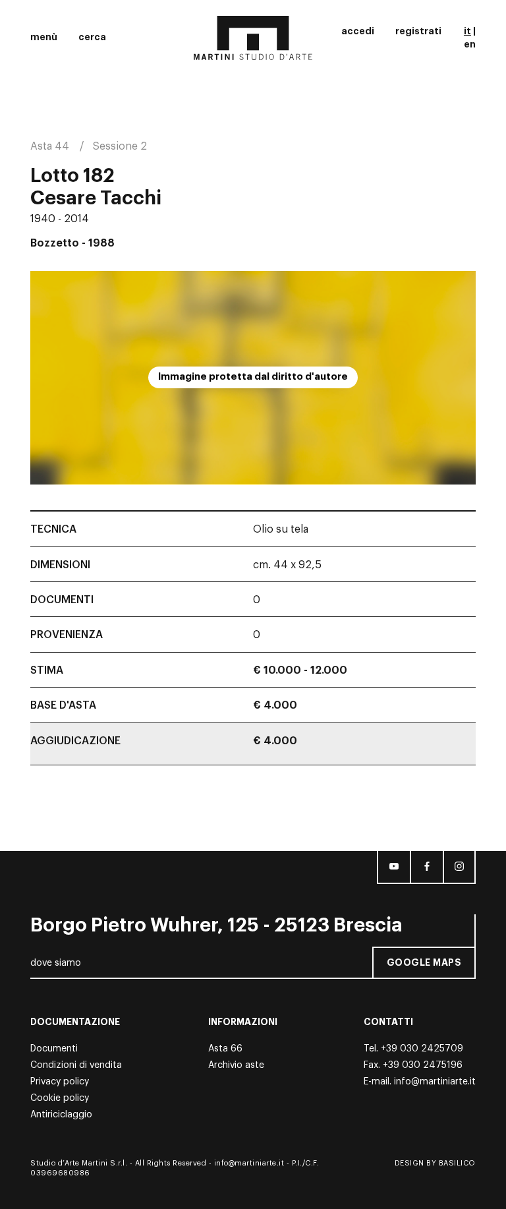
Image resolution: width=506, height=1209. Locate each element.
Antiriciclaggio (61, 1114)
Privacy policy (59, 1081)
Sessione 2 (120, 146)
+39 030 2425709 (422, 1048)
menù (43, 37)
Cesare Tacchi (95, 198)
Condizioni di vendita (76, 1065)
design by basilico (435, 1163)
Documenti (54, 1048)
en (470, 44)
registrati (418, 31)
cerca (92, 37)
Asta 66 (225, 1048)
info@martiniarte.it (435, 1081)
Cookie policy (59, 1098)
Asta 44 (49, 146)
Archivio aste (236, 1065)
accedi (357, 31)
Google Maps (424, 962)
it (467, 31)
